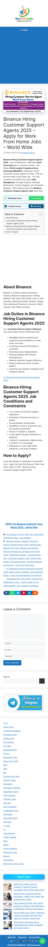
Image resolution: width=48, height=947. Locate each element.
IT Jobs (6, 826)
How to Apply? (12, 232)
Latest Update (9, 837)
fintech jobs (36, 558)
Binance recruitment (29, 548)
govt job (7, 803)
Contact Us (22, 937)
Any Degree (11, 534)
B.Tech (21, 534)
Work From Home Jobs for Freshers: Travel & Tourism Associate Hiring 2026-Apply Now (29, 887)
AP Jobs (7, 746)
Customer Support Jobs (19, 558)
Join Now (37, 198)
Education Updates (12, 788)
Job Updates (25, 538)
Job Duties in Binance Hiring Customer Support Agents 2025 (22, 222)
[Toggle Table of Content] (39, 214)
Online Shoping (10, 848)
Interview (7, 822)
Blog (5, 765)
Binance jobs (35, 545)
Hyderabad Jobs (10, 810)
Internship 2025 (10, 818)
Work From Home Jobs (13, 864)
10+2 (5, 723)
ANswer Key (8, 738)
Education (38, 534)
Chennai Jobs (9, 780)
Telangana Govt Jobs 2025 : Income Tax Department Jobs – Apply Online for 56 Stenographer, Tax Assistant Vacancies (23, 582)
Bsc (31, 534)
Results (6, 856)
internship (7, 814)
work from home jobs (24, 565)
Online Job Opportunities (14, 562)
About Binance (12, 218)
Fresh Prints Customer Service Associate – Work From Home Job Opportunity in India (29, 897)
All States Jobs (10, 735)
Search (6, 677)
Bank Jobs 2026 (10, 761)
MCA (5, 841)
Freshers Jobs (9, 799)
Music (6, 845)
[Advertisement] (24, 59)
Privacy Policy (34, 937)
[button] (42, 941)
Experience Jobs (10, 538)
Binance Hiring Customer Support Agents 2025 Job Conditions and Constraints (23, 227)
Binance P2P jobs (11, 548)
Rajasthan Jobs (10, 852)
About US (11, 937)
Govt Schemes (9, 807)
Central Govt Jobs (11, 776)
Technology (8, 860)
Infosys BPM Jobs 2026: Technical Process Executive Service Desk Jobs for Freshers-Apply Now (29, 916)
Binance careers (13, 541)
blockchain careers (17, 555)
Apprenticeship (10, 750)
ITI (4, 829)
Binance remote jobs (12, 551)
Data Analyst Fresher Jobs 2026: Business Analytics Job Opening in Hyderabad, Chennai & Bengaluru (29, 906)
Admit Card (8, 727)
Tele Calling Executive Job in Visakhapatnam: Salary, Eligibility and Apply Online (28, 925)
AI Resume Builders (12, 731)
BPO (27, 534)
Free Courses (9, 795)
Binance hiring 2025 (20, 545)
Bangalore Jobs (10, 757)
